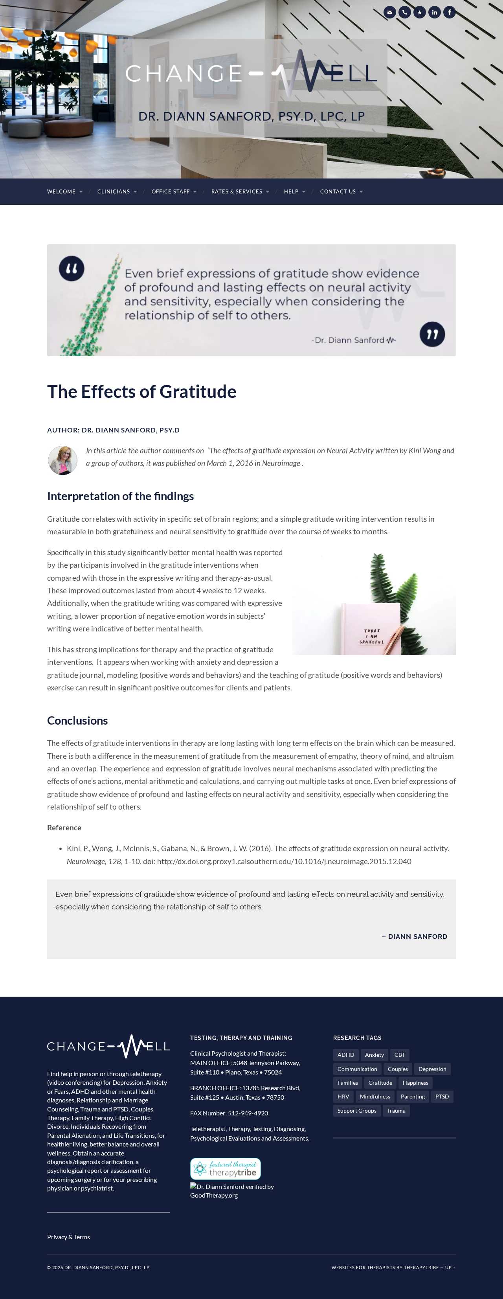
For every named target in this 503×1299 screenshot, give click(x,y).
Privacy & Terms (68, 1236)
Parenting (413, 1096)
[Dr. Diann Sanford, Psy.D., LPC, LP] (251, 88)
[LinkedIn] (434, 12)
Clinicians (113, 191)
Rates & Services (237, 191)
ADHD (346, 1054)
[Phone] (404, 12)
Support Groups (357, 1110)
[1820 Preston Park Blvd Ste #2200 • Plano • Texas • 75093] (419, 12)
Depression (432, 1068)
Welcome (61, 191)
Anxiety (374, 1054)
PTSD (442, 1096)
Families (348, 1082)
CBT (400, 1054)
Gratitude (380, 1082)
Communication (357, 1068)
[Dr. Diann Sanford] (390, 12)
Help (291, 191)
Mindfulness (375, 1096)
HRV (343, 1096)
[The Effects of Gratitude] (251, 300)
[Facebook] (449, 12)
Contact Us (338, 191)
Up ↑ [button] (450, 1267)
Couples (398, 1068)
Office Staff (171, 191)
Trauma (396, 1110)
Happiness (415, 1082)
